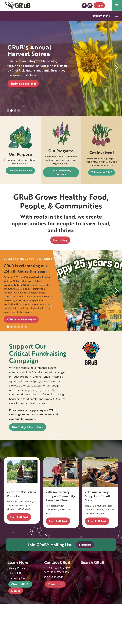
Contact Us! (55, 584)
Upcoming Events (19, 578)
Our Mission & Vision (20, 170)
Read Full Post (19, 517)
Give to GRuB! (20, 584)
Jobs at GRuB (16, 573)
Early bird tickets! (23, 83)
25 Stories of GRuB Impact (21, 319)
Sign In (15, 591)
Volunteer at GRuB (101, 172)
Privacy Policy (16, 568)
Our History (60, 240)
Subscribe (85, 544)
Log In (99, 5)
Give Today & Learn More (27, 427)
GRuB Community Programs (61, 172)
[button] (117, 5)
